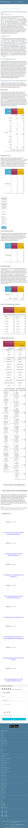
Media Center (3, 803)
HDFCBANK (6, 405)
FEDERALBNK (6, 413)
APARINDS (16, 399)
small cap (5, 100)
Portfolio (10, 53)
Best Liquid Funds (4, 760)
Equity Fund (19, 18)
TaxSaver (2, 736)
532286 (18, 424)
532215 (7, 397)
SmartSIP (2, 735)
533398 (18, 460)
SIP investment (11, 269)
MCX (17, 417)
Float (11, 41)
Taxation (2, 748)
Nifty (6, 41)
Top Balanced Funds (4, 764)
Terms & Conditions (14, 827)
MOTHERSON (6, 462)
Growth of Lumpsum (4, 779)
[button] (14, 693)
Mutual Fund (14, 19)
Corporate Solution (4, 805)
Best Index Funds (4, 773)
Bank (2, 56)
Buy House (2, 788)
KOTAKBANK (6, 444)
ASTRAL (7, 419)
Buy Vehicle (3, 790)
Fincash (2, 8)
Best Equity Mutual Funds (5, 767)
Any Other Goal (3, 792)
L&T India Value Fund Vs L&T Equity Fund (13, 617)
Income (19, 45)
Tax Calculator (3, 777)
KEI (17, 468)
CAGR (23, 159)
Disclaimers (21, 827)
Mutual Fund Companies (5, 754)
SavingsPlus (3, 733)
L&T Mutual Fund (18, 42)
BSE (17, 406)
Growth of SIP (3, 781)
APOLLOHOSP (6, 470)
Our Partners (3, 802)
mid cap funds (6, 19)
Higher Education (3, 784)
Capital (2, 39)
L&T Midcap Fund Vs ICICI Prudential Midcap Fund (12, 8)
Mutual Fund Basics (4, 743)
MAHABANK (6, 433)
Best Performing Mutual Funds (6, 758)
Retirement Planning (4, 783)
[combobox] (8, 2)
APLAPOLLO (16, 443)
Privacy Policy (7, 827)
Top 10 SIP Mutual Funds (5, 762)
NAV (25, 93)
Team (2, 800)
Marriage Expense (4, 786)
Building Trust (3, 796)
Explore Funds (3, 738)
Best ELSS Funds (3, 765)
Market (3, 22)
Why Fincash (3, 798)
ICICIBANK (6, 451)
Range (20, 22)
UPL (6, 425)
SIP (13, 274)
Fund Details (11, 311)
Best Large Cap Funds (4, 769)
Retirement (2, 750)
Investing (8, 498)
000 (6, 23)
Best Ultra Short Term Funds (5, 771)
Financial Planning (4, 745)
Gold (1, 752)
